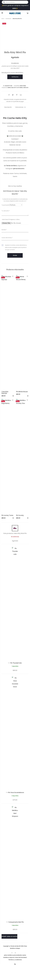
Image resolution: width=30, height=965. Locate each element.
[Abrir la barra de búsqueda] (15, 964)
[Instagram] (15, 952)
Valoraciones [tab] (20, 107)
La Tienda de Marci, (11, 165)
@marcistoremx (18, 168)
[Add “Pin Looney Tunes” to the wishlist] (13, 400)
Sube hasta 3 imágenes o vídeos (11, 219)
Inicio (3, 18)
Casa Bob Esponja (5, 392)
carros (9, 87)
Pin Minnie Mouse (22, 392)
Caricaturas (8, 18)
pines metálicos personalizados (13, 955)
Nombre (4, 229)
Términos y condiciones (15, 959)
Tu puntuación (6, 205)
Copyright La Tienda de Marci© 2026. (13, 946)
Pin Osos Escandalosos (16, 792)
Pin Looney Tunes (7, 515)
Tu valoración (6, 211)
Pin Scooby (20, 515)
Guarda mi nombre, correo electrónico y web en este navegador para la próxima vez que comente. (16, 247)
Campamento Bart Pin (16, 922)
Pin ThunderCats (16, 663)
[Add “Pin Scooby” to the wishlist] (27, 400)
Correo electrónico (7, 237)
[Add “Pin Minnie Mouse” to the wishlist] (27, 276)
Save (5, 23)
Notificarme (15, 77)
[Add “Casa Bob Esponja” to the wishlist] (13, 276)
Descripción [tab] (8, 107)
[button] (13, 396)
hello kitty (14, 87)
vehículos (25, 87)
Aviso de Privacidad (20, 957)
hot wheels (20, 87)
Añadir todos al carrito (9, 936)
